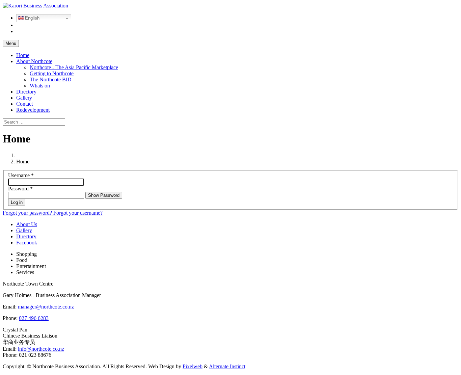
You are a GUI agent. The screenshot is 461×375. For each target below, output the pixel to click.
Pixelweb (192, 366)
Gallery (24, 98)
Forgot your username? (78, 213)
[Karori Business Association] (35, 5)
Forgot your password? (28, 213)
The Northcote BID (51, 79)
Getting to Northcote (52, 73)
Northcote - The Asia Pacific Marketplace (74, 67)
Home (22, 55)
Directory (26, 92)
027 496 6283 (34, 318)
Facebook (26, 242)
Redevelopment (33, 110)
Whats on (40, 85)
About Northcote (34, 61)
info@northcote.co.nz (41, 349)
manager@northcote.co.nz (46, 307)
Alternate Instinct (227, 366)
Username (21, 175)
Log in (17, 202)
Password (20, 188)
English (31, 18)
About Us (26, 224)
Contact (24, 104)
